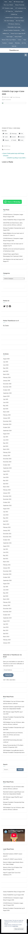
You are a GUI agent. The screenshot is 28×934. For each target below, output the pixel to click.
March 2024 (6, 449)
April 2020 (5, 596)
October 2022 (6, 502)
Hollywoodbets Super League (14, 27)
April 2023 (5, 483)
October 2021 (6, 539)
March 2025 (6, 411)
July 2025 (5, 399)
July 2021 (5, 549)
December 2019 (7, 608)
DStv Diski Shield (20, 20)
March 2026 (6, 374)
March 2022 (6, 524)
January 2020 (6, 605)
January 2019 (6, 643)
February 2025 (6, 415)
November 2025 (7, 386)
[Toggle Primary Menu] (25, 54)
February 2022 (6, 527)
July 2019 (5, 624)
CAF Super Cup (9, 11)
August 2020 (6, 583)
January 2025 (6, 418)
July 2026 (5, 361)
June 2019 (5, 627)
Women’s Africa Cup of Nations (9, 39)
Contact (19, 39)
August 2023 (6, 471)
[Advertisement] (14, 71)
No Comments (7, 100)
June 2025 (5, 402)
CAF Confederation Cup (20, 8)
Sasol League (9, 36)
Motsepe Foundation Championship (12, 30)
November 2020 (7, 574)
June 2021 (5, 552)
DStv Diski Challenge (9, 20)
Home (5, 1)
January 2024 (6, 455)
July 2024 (5, 436)
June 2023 (5, 477)
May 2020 (5, 593)
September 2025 (7, 393)
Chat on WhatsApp (14, 202)
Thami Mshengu (16, 97)
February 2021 (6, 564)
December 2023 (7, 458)
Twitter (24, 39)
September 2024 (7, 430)
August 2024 (6, 433)
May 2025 (5, 405)
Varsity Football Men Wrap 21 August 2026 (14, 219)
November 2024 (7, 424)
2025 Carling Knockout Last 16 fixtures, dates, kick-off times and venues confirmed (13, 734)
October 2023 (6, 465)
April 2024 (5, 446)
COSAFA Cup (14, 14)
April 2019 (5, 633)
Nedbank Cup (6, 33)
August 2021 (6, 546)
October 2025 (6, 390)
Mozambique (7, 149)
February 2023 (6, 490)
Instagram (11, 43)
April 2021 (5, 558)
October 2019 (6, 614)
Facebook (4, 43)
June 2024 (5, 440)
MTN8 (23, 30)
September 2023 (7, 468)
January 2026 (6, 380)
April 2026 (5, 371)
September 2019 (7, 618)
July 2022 (5, 511)
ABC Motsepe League (18, 1)
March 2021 (6, 561)
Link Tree (24, 43)
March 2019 (6, 636)
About (10, 1)
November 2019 (7, 611)
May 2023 (5, 480)
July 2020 (5, 586)
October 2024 (6, 427)
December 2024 (7, 421)
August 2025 (6, 396)
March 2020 (6, 599)
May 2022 (5, 518)
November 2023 (7, 461)
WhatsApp (17, 43)
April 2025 (5, 408)
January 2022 (6, 530)
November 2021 (7, 536)
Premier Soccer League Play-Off (18, 33)
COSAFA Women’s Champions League (14, 17)
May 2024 (5, 443)
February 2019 (6, 639)
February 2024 (6, 452)
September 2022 (7, 505)
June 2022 (5, 515)
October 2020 (6, 577)
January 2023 (6, 493)
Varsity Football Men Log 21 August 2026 (13, 894)
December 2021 (7, 533)
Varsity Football (18, 36)
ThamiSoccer (14, 50)
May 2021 (5, 555)
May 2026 (5, 368)
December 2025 (7, 383)
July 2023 (5, 474)
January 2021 (6, 568)
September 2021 (7, 543)
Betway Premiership (19, 4)
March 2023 (6, 486)
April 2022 (5, 521)
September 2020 (7, 580)
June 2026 (5, 365)
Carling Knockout (18, 11)
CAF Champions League (7, 8)
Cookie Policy (15, 926)
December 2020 (7, 571)
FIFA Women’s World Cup (14, 24)
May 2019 (5, 630)
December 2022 (7, 496)
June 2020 (5, 589)
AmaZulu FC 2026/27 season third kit (12, 859)
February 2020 (6, 602)
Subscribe (14, 46)
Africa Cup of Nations (8, 4)
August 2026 (6, 358)
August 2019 (6, 621)
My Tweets (6, 325)
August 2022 (6, 508)
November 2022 (7, 499)
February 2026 (6, 377)
